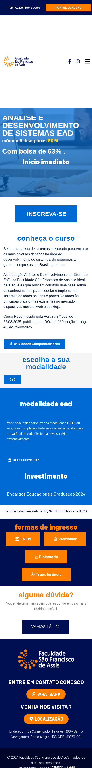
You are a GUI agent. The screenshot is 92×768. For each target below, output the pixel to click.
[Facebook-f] (69, 61)
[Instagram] (78, 61)
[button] (23, 460)
